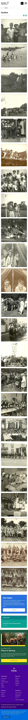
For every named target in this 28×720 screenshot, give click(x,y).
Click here (22, 699)
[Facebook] (24, 15)
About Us (3, 680)
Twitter (16, 685)
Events (2, 685)
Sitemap (17, 678)
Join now (14, 610)
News (2, 683)
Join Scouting (3, 678)
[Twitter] (26, 15)
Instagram (17, 682)
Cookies (17, 680)
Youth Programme (4, 682)
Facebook (17, 683)
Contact (2, 687)
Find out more (14, 660)
